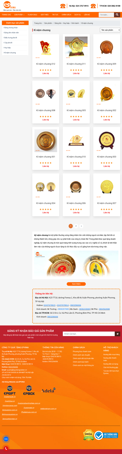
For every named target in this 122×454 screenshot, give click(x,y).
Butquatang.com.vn (9, 410)
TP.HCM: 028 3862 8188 (109, 6)
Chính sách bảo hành (81, 362)
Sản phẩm (18, 15)
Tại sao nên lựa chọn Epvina (111, 372)
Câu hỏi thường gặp (110, 367)
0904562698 (104, 309)
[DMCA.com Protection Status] (88, 435)
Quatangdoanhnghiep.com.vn (29, 403)
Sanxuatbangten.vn (9, 419)
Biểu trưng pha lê (10, 38)
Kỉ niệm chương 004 (45, 203)
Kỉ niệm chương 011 (76, 64)
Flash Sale (32, 15)
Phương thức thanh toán (82, 351)
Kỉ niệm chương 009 (106, 64)
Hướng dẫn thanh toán (109, 359)
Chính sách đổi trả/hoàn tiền (83, 358)
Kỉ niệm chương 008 (45, 110)
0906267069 (63, 309)
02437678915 (49, 305)
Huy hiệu (7, 48)
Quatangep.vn (29, 408)
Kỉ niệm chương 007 (106, 203)
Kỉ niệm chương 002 (106, 110)
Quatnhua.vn (10, 401)
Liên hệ (87, 15)
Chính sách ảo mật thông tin (83, 365)
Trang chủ (6, 15)
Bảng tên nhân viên (11, 33)
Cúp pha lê (8, 43)
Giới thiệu (45, 15)
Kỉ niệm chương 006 (76, 203)
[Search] (117, 14)
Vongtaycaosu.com (10, 405)
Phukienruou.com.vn (29, 412)
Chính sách (66, 15)
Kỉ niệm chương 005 (76, 110)
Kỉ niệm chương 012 (45, 64)
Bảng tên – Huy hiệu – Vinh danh (67, 23)
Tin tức (55, 15)
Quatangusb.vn (9, 397)
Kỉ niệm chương (87, 23)
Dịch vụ (77, 15)
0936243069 (84, 309)
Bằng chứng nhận (11, 28)
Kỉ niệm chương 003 (106, 156)
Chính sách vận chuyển (81, 355)
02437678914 (63, 305)
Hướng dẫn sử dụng (110, 364)
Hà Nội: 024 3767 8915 (79, 6)
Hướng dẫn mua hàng (111, 354)
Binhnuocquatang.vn (10, 414)
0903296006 (75, 305)
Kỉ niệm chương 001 (45, 156)
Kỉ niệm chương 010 (76, 156)
